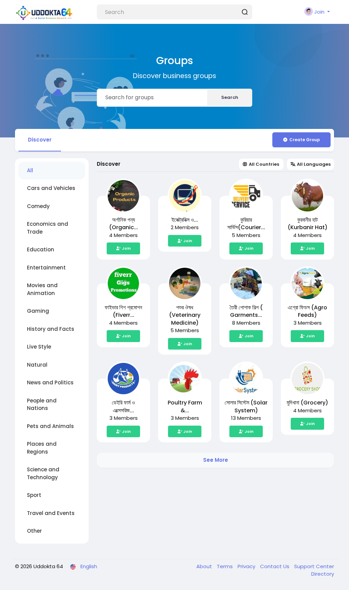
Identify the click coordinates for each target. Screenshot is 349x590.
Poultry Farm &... (185, 406)
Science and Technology (43, 473)
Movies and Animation (42, 289)
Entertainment (46, 267)
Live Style (39, 346)
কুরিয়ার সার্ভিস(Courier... (246, 224)
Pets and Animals (50, 426)
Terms (225, 566)
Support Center (314, 566)
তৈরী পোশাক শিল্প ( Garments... (246, 311)
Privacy (247, 566)
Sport (34, 495)
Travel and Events (51, 513)
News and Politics (50, 382)
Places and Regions (42, 447)
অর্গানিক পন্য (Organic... (123, 224)
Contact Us (275, 566)
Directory (322, 573)
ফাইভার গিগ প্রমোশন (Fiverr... (123, 311)
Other (34, 530)
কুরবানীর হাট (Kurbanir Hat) (308, 224)
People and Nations (42, 404)
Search (229, 97)
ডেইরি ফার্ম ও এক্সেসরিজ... (123, 406)
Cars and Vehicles (51, 188)
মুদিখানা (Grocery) (307, 403)
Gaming (38, 310)
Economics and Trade (47, 227)
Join (126, 248)
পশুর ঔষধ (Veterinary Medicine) (184, 315)
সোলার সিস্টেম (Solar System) (246, 406)
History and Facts (50, 329)
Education (40, 249)
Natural (37, 364)
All (30, 170)
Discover (39, 139)
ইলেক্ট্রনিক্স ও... (184, 220)
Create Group (304, 140)
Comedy (38, 206)
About (204, 566)
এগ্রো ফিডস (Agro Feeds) (307, 311)
